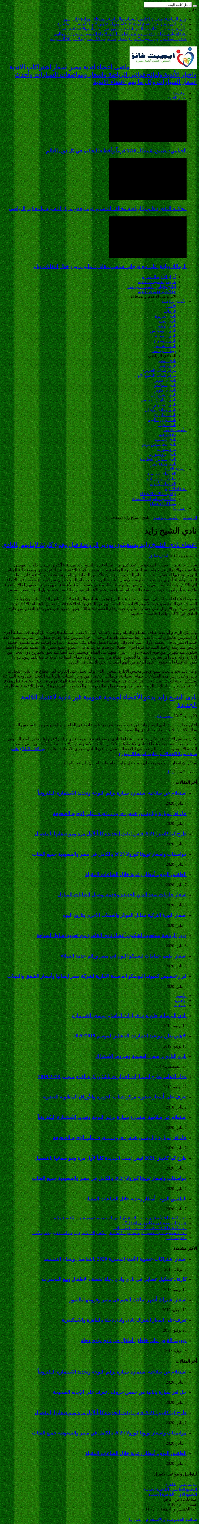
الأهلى (171, 306)
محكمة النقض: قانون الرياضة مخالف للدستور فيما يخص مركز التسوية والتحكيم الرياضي (98, 208)
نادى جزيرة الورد (162, 420)
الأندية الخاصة (175, 429)
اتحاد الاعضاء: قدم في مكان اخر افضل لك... (150, 1228)
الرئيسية (179, 93)
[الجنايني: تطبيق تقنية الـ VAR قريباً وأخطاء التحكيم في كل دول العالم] (148, 140)
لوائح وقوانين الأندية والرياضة (151, 286)
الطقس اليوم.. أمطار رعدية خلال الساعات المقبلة (136, 874)
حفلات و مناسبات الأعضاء (154, 498)
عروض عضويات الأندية (157, 281)
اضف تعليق (158, 556)
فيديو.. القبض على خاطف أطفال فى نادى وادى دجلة (134, 1340)
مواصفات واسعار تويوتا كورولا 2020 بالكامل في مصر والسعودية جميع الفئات (109, 854)
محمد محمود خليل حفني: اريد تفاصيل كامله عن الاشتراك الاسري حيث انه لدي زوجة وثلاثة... (109, 1233)
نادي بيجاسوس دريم (159, 444)
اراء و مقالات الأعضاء (158, 493)
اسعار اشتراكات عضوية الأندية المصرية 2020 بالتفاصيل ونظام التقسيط (115, 1259)
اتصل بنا (180, 508)
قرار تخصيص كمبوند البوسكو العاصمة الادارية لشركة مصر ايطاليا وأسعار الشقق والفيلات (97, 976)
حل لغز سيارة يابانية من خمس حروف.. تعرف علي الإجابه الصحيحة (120, 813)
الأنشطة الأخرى (163, 484)
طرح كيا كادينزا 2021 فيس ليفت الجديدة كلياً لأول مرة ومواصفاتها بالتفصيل (111, 833)
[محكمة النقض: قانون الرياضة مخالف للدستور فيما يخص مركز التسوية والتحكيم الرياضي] (148, 198)
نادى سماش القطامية (157, 459)
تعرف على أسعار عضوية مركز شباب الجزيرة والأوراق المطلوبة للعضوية (114, 1096)
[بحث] (195, 6)
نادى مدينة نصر (163, 464)
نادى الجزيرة (165, 316)
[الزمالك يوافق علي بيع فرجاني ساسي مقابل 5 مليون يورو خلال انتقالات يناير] (148, 256)
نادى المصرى (165, 405)
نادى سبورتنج (165, 341)
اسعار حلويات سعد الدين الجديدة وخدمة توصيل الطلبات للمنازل (122, 894)
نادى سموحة (165, 336)
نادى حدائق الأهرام (160, 410)
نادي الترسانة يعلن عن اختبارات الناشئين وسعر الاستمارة (129, 1015)
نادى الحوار (167, 424)
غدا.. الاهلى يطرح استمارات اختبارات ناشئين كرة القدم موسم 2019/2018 (112, 1076)
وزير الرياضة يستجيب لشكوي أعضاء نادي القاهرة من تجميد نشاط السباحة (112, 935)
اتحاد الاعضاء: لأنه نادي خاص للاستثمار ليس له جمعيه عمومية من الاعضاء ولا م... (118, 1218)
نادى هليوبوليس (163, 331)
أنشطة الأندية (175, 469)
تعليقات (180, 1005)
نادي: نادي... (176, 1237)
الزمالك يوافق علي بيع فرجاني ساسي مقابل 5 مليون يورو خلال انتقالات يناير (110, 266)
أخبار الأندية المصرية (159, 277)
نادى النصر (167, 360)
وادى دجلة (167, 434)
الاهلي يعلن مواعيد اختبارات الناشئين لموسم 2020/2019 (130, 1035)
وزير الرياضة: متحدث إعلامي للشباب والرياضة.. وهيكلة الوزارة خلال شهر (125, 19)
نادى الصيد (167, 321)
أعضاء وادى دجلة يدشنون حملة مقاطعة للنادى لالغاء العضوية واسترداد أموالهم (120, 34)
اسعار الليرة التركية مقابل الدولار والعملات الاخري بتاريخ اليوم (124, 915)
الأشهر (181, 995)
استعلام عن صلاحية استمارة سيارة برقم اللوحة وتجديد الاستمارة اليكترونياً (112, 793)
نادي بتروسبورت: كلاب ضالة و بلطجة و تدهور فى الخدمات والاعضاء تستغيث (122, 29)
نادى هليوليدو (165, 385)
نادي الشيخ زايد (163, 395)
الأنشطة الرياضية (161, 474)
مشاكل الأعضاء (163, 503)
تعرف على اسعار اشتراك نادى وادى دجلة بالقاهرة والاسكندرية (124, 1320)
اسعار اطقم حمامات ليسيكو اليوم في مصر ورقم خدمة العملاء (124, 956)
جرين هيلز (167, 365)
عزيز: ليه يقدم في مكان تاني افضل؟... (154, 1223)
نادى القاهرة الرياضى (158, 400)
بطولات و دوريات (161, 479)
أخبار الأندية (177, 98)
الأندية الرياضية (174, 301)
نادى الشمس (165, 346)
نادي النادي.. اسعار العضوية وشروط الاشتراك (141, 1056)
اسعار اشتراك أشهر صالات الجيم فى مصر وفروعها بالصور (128, 1299)
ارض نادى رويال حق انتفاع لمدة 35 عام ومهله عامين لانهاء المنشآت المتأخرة (122, 24)
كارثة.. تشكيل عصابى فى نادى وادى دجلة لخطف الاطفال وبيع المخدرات (114, 1279)
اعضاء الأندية (176, 489)
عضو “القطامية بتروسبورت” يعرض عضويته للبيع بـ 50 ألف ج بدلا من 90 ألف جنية (118, 39)
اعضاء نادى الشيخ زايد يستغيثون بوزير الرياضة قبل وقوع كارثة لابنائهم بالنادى (99, 544)
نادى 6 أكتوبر (165, 380)
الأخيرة (181, 1000)
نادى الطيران (165, 415)
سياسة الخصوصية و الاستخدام (171, 1519)
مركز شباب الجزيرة (159, 370)
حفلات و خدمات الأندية (157, 291)
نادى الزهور (166, 326)
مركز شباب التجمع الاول (155, 375)
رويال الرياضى (164, 350)
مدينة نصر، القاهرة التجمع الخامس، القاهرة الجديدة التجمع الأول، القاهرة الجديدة (170, 1489)
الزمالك (169, 311)
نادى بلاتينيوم (165, 439)
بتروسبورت (166, 449)
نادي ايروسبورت (162, 454)
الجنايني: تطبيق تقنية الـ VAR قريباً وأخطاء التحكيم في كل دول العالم (116, 150)
